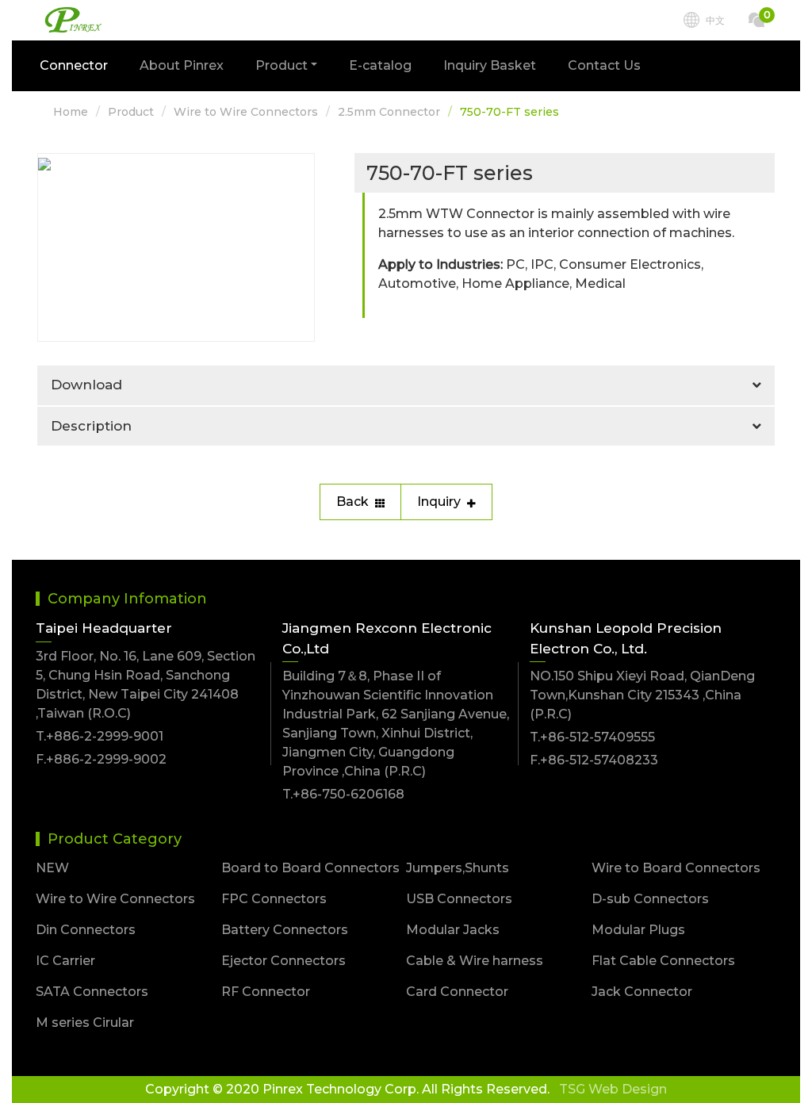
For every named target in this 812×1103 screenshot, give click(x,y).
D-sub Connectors (650, 898)
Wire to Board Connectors (676, 867)
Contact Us (604, 65)
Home (70, 112)
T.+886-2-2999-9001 (99, 736)
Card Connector (457, 991)
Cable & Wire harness (474, 960)
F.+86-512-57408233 (594, 760)
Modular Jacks (453, 929)
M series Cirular (85, 1022)
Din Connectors (86, 929)
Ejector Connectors (283, 960)
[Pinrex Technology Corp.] (73, 20)
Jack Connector (642, 991)
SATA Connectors (92, 991)
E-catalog (380, 65)
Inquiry (439, 501)
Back (352, 501)
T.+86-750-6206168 (343, 794)
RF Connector (265, 991)
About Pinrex (182, 65)
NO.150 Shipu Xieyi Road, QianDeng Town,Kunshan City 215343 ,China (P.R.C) (642, 695)
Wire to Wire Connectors (246, 112)
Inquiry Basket (489, 65)
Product (131, 112)
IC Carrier (65, 960)
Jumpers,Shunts (457, 867)
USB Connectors (459, 898)
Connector (74, 65)
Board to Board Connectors (310, 867)
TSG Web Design (613, 1089)
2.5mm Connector (389, 112)
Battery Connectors (284, 929)
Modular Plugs (638, 929)
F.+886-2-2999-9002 (101, 759)
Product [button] (281, 65)
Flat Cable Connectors (663, 960)
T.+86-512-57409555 (592, 737)
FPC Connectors (274, 898)
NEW (52, 867)
